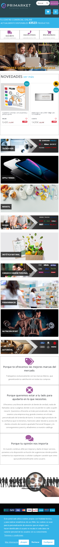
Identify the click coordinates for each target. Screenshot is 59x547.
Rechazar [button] (35, 542)
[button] (4, 57)
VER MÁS (28, 77)
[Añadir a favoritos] (26, 118)
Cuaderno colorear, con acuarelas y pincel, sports (14, 113)
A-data (34, 119)
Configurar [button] (48, 542)
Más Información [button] (11, 542)
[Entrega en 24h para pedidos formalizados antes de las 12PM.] (56, 83)
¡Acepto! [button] (23, 542)
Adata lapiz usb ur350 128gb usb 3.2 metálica (43, 113)
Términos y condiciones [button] (13, 535)
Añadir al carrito (15, 128)
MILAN (4, 119)
